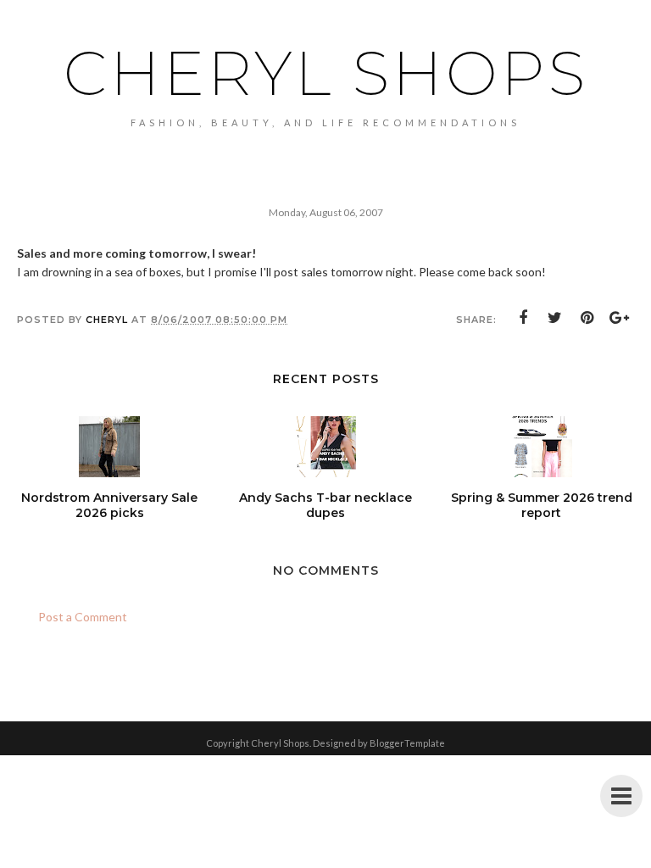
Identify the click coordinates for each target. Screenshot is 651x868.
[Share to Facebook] (523, 317)
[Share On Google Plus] (619, 317)
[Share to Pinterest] (587, 317)
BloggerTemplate (407, 742)
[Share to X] (555, 317)
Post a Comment (82, 616)
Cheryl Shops (326, 73)
